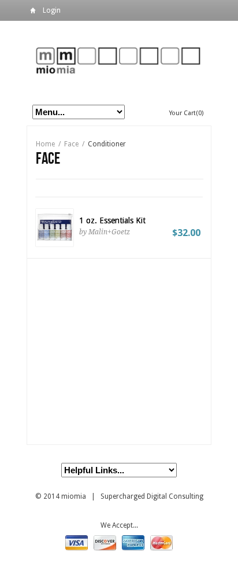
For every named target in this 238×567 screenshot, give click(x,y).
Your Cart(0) (186, 113)
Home (33, 12)
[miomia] (119, 60)
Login (52, 10)
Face (71, 144)
